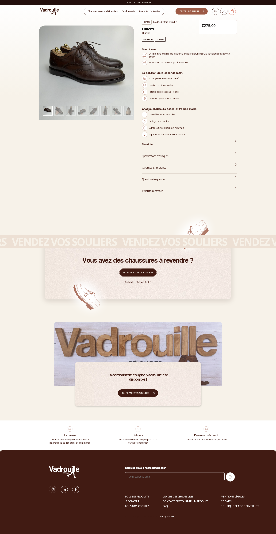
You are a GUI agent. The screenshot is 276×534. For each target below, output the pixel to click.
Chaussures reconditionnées (102, 11)
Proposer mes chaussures (138, 272)
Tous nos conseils (137, 506)
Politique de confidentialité (240, 506)
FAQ (165, 506)
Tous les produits (137, 496)
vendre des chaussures (178, 496)
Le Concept (132, 501)
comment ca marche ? (138, 281)
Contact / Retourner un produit (185, 501)
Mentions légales (233, 496)
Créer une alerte (189, 11)
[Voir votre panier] (232, 11)
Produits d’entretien (150, 11)
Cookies (226, 501)
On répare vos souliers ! (136, 392)
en (215, 11)
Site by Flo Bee (167, 516)
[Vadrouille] (49, 11)
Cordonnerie (128, 11)
